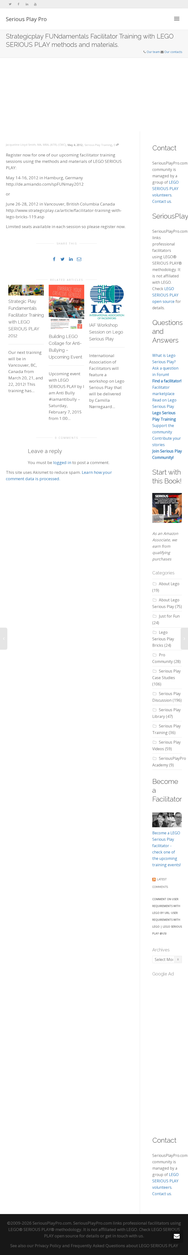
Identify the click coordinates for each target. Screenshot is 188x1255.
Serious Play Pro (26, 19)
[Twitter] (10, 4)
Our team (153, 52)
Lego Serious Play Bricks (163, 639)
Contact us (161, 201)
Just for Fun (169, 616)
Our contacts (173, 52)
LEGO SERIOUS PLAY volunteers (165, 189)
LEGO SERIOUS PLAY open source (165, 295)
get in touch (116, 1236)
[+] (26, 290)
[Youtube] (35, 4)
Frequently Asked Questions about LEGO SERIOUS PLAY (124, 1245)
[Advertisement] (94, 94)
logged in (62, 462)
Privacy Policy (48, 1245)
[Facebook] (18, 4)
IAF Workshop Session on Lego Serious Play (106, 332)
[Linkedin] (27, 4)
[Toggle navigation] (176, 18)
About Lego (169, 583)
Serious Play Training (98, 145)
